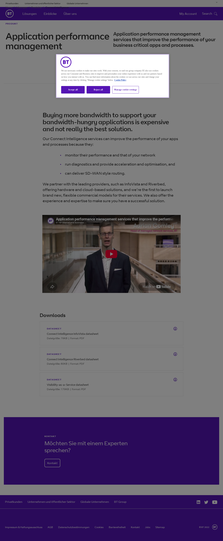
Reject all (98, 89)
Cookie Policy (120, 80)
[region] (112, 76)
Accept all (73, 89)
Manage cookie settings (125, 89)
